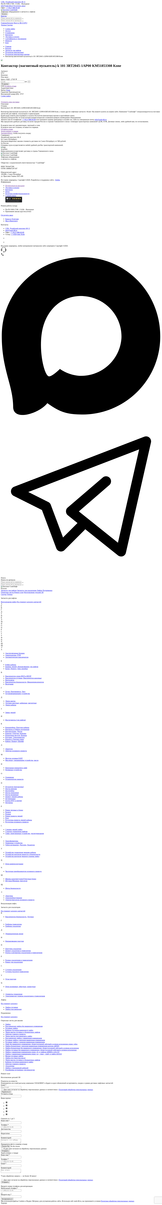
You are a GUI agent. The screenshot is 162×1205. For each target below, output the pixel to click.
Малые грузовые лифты (14, 1056)
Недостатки (5, 1133)
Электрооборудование (13, 898)
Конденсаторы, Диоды (13, 731)
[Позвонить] (2, 255)
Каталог (4, 14)
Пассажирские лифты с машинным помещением (23, 1038)
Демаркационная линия (14, 934)
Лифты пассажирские (13, 1009)
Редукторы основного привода (17, 822)
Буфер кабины (10, 665)
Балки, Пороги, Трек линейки (16, 669)
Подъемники (47, 590)
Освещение (9, 777)
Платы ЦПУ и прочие (13, 801)
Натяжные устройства (13, 770)
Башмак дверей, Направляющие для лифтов (21, 667)
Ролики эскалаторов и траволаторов (19, 960)
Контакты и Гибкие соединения (17, 729)
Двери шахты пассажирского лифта (18, 1036)
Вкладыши (9, 684)
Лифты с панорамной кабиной (16, 1068)
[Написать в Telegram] (81, 576)
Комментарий (6, 1138)
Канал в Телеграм (12, 219)
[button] (81, 250)
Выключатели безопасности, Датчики (19, 917)
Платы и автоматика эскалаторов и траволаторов (23, 953)
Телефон (5, 1125)
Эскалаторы (9, 1066)
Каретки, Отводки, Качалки (15, 733)
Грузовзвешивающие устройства (17, 693)
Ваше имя (5, 1120)
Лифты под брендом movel (15, 1058)
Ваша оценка (6, 1098)
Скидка (4, 594)
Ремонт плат (19, 592)
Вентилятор (9, 680)
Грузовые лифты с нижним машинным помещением (25, 1042)
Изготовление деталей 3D (34, 592)
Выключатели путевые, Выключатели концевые (23, 678)
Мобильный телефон (9, 1188)
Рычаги (8, 812)
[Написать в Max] (81, 415)
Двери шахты (10, 701)
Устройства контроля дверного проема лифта (22, 856)
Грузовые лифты (11, 1028)
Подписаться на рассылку (15, 186)
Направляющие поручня (14, 941)
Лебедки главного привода (15, 1034)
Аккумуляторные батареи (15, 653)
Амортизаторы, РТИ (13, 655)
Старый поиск (10, 196)
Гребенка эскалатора (13, 926)
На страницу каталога (9, 1003)
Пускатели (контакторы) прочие (17, 54)
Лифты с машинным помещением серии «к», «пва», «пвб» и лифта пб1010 (33, 1054)
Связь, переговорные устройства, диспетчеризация (24, 833)
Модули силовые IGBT (14, 758)
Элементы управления (13, 994)
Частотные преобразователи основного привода (23, 871)
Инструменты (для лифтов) (15, 720)
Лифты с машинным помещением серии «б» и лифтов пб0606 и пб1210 (32, 1052)
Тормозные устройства (13, 843)
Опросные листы (7, 592)
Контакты (9, 35)
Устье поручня (10, 979)
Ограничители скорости (14, 779)
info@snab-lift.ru (7, 6)
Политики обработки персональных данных (117, 1201)
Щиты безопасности (13, 888)
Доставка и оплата (12, 37)
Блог (7, 43)
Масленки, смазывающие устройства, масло (21, 760)
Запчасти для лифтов (13, 50)
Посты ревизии (11, 789)
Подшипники (10, 799)
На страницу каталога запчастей (29, 602)
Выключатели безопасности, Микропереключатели (24, 682)
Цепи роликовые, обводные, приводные (20, 987)
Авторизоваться (7, 1199)
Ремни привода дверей (13, 816)
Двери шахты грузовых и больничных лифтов (22, 1032)
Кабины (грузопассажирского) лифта (19, 1030)
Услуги (8, 31)
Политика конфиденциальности (17, 194)
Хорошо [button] (4, 1203)
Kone (8, 90)
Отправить (5, 1151)
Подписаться (6, 1092)
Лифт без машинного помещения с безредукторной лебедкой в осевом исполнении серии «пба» (41, 1044)
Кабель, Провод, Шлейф (14, 741)
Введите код (6, 1194)
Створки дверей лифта (13, 829)
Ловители (9, 749)
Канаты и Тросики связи (14, 739)
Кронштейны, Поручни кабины (17, 727)
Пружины (9, 803)
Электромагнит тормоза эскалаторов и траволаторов (25, 996)
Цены (7, 192)
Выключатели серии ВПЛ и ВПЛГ (18, 676)
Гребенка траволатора (13, 924)
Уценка (4, 25)
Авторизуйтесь (6, 133)
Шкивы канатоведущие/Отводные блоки (20, 879)
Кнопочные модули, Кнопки (16, 735)
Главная (8, 46)
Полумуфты (9, 791)
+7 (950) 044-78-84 (18, 234)
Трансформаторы (11, 841)
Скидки (10, 25)
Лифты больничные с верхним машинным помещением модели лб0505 (32, 1046)
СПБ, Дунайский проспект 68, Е (13, 2)
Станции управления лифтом (16, 831)
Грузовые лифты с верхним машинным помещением (25, 1040)
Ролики (8, 814)
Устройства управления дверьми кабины (20, 852)
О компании (10, 33)
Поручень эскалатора (13, 949)
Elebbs (57, 180)
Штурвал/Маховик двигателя (16, 881)
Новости (8, 41)
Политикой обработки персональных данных (76, 1090)
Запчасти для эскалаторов (26, 590)
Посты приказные (12, 793)
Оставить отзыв (10, 86)
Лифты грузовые (11, 1007)
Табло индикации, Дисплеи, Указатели (20, 845)
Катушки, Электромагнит (15, 737)
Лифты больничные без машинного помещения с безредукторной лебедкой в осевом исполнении (42, 1048)
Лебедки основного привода (16, 751)
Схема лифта (10, 29)
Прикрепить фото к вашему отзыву (14, 1144)
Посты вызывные (12, 795)
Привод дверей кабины (14, 797)
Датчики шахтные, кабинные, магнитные (21, 703)
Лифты (39, 590)
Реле (7, 818)
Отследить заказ (19, 6)
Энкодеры (9, 896)
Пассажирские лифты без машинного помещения (24, 1026)
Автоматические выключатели (16, 657)
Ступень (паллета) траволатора (17, 972)
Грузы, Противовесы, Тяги (15, 692)
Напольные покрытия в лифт (16, 768)
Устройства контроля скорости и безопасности (22, 854)
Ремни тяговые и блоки (14, 810)
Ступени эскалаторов (13, 970)
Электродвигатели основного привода (19, 900)
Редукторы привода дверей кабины (18, 820)
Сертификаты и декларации (15, 39)
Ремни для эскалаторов (14, 962)
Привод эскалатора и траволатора (18, 951)
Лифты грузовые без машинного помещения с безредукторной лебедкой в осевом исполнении (41, 1050)
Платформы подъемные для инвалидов (20, 1070)
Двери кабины (10, 705)
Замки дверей (10, 712)
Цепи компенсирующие (14, 864)
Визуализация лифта (8, 602)
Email (3, 1085)
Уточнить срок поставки (10, 102)
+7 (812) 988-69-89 (13, 8)
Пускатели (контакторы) (14, 52)
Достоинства (6, 1129)
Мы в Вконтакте (11, 221)
